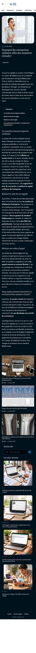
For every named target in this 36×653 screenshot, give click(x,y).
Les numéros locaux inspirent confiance (14, 113)
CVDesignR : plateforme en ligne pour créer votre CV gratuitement (16, 526)
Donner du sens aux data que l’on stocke (14, 408)
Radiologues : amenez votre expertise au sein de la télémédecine (18, 438)
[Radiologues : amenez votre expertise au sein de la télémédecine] (18, 424)
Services (4, 383)
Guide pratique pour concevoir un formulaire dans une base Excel (16, 560)
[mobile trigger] (3, 4)
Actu (3, 488)
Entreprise (5, 522)
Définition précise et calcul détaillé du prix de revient (16, 491)
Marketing (5, 62)
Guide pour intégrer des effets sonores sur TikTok (15, 595)
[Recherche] (33, 4)
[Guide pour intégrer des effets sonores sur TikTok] (18, 576)
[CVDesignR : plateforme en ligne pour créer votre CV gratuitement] (18, 507)
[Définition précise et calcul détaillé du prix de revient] (18, 473)
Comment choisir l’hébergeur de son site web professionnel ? (16, 379)
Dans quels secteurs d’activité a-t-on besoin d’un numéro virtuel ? (17, 124)
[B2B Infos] (13, 4)
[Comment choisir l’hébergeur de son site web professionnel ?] (18, 366)
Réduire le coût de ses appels (11, 116)
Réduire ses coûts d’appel (10, 120)
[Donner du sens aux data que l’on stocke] (18, 396)
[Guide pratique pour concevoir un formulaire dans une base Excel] (18, 542)
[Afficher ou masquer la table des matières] (22, 109)
